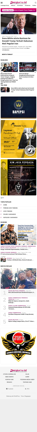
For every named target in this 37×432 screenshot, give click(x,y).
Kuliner (15, 305)
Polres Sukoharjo (9, 214)
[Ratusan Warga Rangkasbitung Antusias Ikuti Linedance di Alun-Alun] (27, 67)
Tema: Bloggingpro (26, 396)
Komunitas (18, 246)
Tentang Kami (27, 382)
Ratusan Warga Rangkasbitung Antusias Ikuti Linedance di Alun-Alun (26, 76)
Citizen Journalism (9, 374)
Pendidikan (24, 297)
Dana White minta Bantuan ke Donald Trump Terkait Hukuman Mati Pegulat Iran (17, 41)
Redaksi (9, 382)
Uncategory (12, 247)
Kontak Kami (9, 379)
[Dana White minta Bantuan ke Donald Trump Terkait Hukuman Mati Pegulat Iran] (18, 24)
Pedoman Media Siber (27, 379)
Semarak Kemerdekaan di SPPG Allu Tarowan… (19, 308)
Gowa (5, 205)
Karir (27, 376)
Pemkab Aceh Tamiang (10, 208)
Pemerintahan (32, 246)
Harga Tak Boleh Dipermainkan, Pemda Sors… (15, 249)
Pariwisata (24, 246)
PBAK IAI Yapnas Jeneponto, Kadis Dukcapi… (18, 301)
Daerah (3, 246)
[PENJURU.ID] (18, 2)
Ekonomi (7, 246)
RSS (28, 389)
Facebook (10, 389)
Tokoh (7, 247)
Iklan (27, 374)
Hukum (12, 246)
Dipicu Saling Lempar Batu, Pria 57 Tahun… (21, 321)
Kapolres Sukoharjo (10, 217)
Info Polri (15, 290)
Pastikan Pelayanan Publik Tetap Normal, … (21, 315)
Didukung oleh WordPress (13, 396)
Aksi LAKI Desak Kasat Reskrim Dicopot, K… (21, 292)
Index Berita (9, 376)
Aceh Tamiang (7, 211)
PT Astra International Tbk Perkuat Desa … (14, 254)
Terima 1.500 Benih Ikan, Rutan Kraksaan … (20, 260)
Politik (3, 247)
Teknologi (11, 299)
